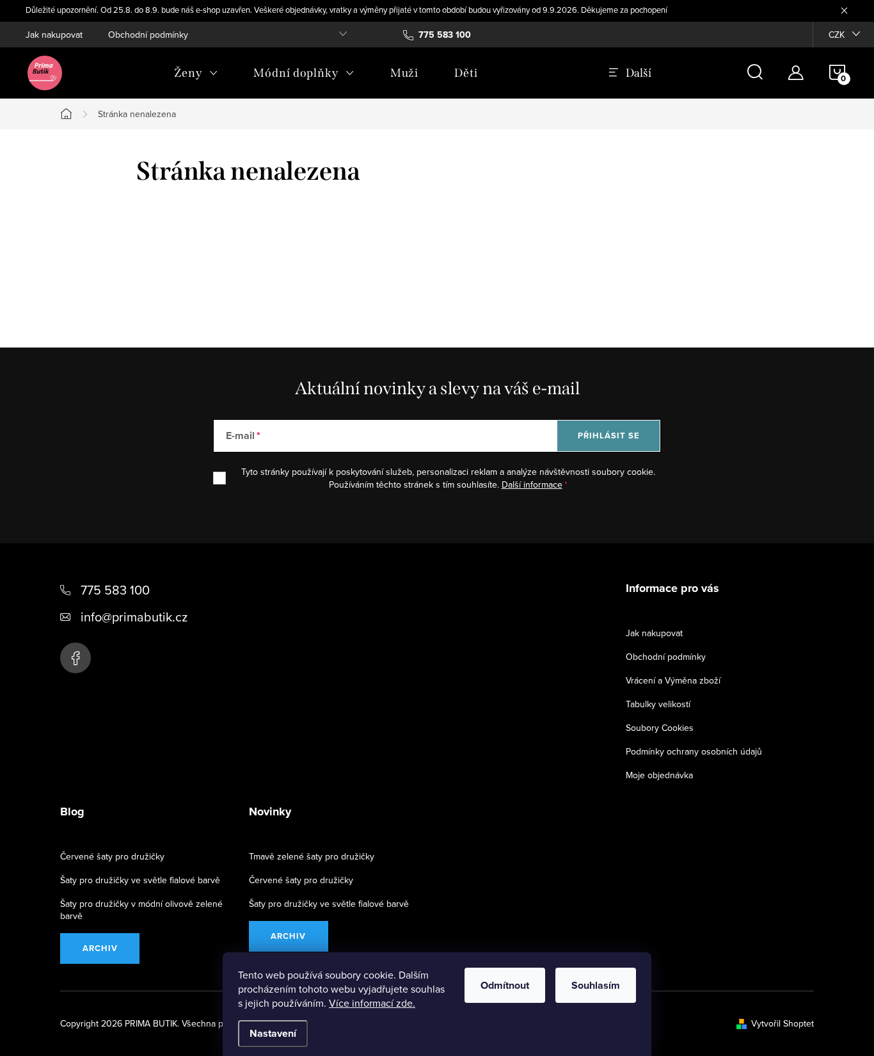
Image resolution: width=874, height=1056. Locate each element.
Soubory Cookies (660, 727)
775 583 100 (115, 589)
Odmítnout (505, 985)
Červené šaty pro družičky (112, 856)
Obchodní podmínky (148, 34)
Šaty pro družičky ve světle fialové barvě (140, 880)
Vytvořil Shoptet (782, 1023)
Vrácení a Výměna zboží (673, 680)
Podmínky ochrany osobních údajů (694, 751)
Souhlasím (595, 985)
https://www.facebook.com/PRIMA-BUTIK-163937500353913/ (75, 658)
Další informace (532, 484)
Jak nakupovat (54, 34)
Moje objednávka (659, 775)
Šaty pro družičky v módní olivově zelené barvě (141, 909)
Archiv (100, 948)
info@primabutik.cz (134, 616)
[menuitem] (195, 73)
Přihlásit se (609, 435)
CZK (837, 34)
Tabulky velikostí (658, 704)
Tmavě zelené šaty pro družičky (311, 856)
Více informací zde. (372, 1003)
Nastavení (273, 1033)
